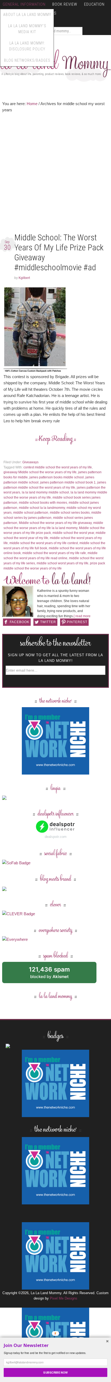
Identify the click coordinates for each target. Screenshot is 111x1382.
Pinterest (77, 622)
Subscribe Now (55, 1372)
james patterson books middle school (56, 477)
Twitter (48, 622)
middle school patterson (30, 512)
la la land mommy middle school (45, 492)
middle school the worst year (73, 533)
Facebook (19, 622)
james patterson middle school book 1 (68, 482)
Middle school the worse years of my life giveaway (55, 523)
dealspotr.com (56, 837)
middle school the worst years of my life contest (43, 543)
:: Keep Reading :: (55, 439)
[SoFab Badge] (16, 863)
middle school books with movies (43, 503)
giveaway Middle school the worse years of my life (40, 472)
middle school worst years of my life (62, 563)
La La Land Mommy (55, 63)
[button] (55, 1345)
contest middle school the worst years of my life (57, 467)
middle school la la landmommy (42, 508)
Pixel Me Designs (63, 1298)
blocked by (55, 974)
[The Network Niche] (55, 772)
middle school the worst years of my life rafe (54, 553)
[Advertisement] (55, 173)
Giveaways (30, 462)
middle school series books (70, 512)
